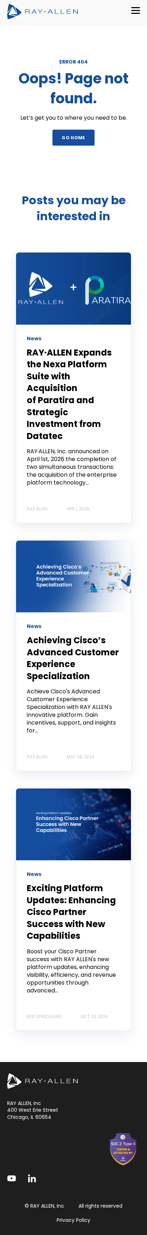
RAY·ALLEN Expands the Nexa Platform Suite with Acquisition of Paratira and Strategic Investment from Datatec (69, 394)
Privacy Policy (73, 1220)
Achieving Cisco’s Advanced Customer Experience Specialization (73, 658)
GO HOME (73, 138)
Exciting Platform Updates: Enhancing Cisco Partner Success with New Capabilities (71, 912)
